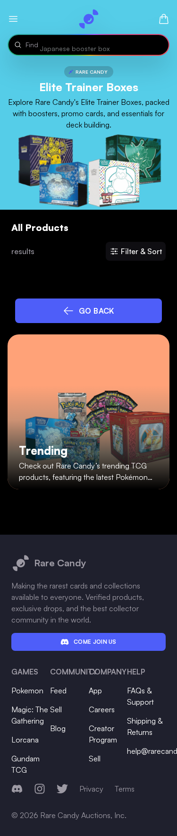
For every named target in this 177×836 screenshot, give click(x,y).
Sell (56, 709)
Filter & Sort (141, 251)
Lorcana (25, 739)
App (95, 690)
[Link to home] (88, 19)
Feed (58, 690)
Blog (58, 728)
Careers (102, 709)
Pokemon (27, 690)
